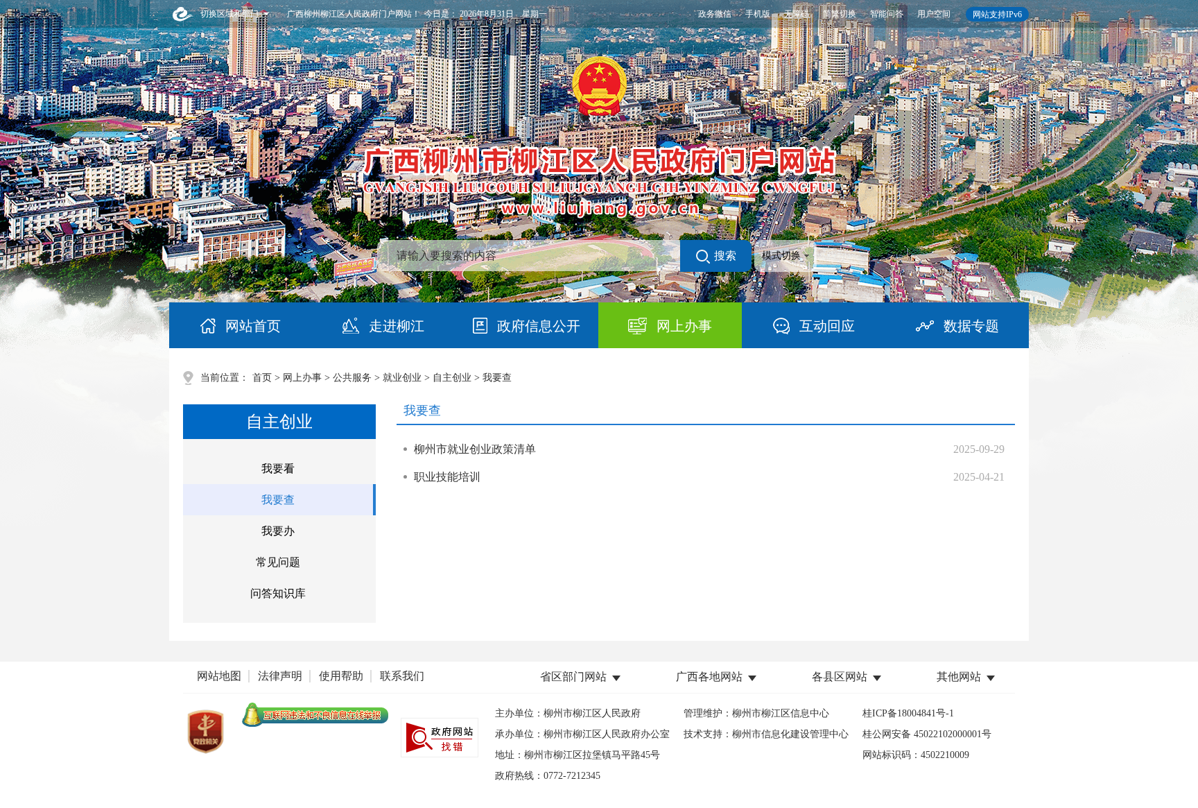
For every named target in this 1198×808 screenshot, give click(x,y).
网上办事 (302, 377)
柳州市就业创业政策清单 (475, 449)
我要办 (278, 531)
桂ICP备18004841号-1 (908, 713)
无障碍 (796, 14)
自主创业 (452, 377)
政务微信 (714, 14)
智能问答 (886, 14)
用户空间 (933, 14)
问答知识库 (278, 593)
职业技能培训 (447, 477)
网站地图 (219, 676)
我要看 (278, 468)
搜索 (725, 255)
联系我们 (402, 676)
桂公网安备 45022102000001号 (926, 734)
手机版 (757, 14)
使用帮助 (341, 676)
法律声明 (280, 676)
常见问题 (278, 562)
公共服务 (352, 377)
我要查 (278, 500)
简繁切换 (839, 14)
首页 (262, 377)
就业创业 (402, 377)
